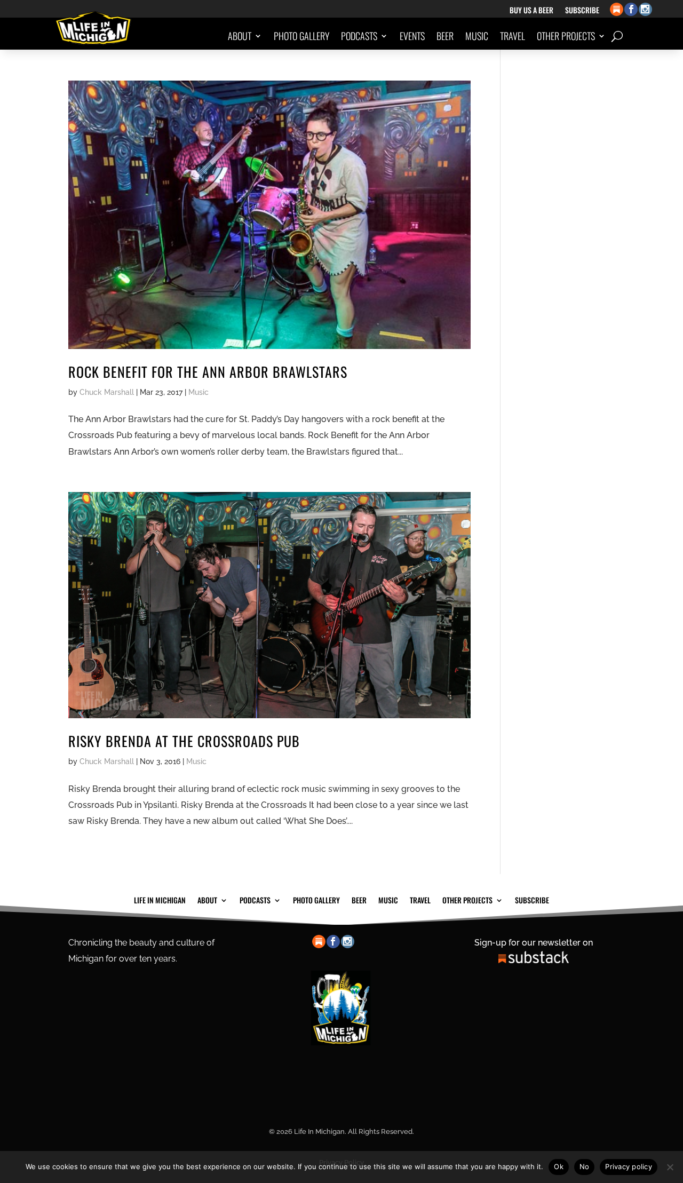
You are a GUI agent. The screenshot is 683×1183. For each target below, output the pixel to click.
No (584, 1166)
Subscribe (582, 10)
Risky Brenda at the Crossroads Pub (184, 741)
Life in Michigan (160, 899)
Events (412, 36)
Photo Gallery (301, 36)
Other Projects (566, 36)
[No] (669, 1167)
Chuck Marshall (107, 392)
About (239, 36)
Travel (512, 36)
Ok (558, 1166)
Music (476, 36)
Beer (445, 36)
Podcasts (359, 36)
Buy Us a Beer (531, 10)
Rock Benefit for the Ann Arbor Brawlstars (207, 371)
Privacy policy (628, 1166)
